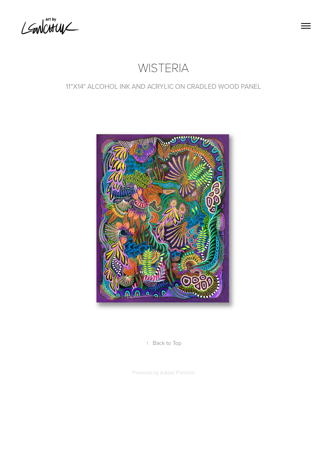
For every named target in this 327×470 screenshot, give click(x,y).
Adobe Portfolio (177, 372)
